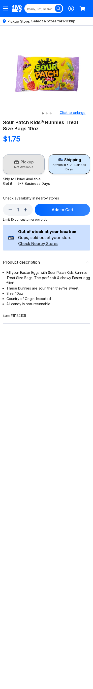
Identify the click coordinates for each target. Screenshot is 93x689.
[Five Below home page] (17, 8)
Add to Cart (62, 209)
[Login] (71, 8)
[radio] (24, 164)
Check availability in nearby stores (31, 198)
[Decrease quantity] (10, 209)
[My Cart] (82, 8)
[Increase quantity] (25, 209)
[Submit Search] (58, 8)
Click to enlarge (73, 112)
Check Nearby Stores (38, 244)
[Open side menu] (5, 8)
